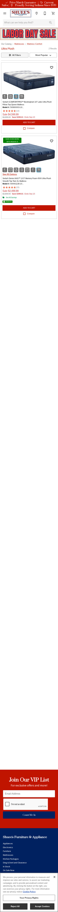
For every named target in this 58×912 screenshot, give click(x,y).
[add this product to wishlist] (51, 67)
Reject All (15, 906)
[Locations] (36, 13)
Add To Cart (29, 122)
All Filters (16, 55)
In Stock (6, 866)
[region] (29, 892)
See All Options (10, 174)
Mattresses (19, 44)
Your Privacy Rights (29, 898)
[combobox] (43, 55)
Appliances (8, 843)
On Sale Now (8, 870)
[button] (4, 13)
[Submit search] (50, 22)
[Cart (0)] (53, 13)
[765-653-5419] (44, 13)
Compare (31, 128)
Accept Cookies (42, 906)
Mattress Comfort (34, 44)
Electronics (8, 847)
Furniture (7, 851)
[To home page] (20, 13)
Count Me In (29, 815)
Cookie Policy (29, 892)
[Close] (54, 877)
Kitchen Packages (11, 859)
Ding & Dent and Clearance (15, 862)
